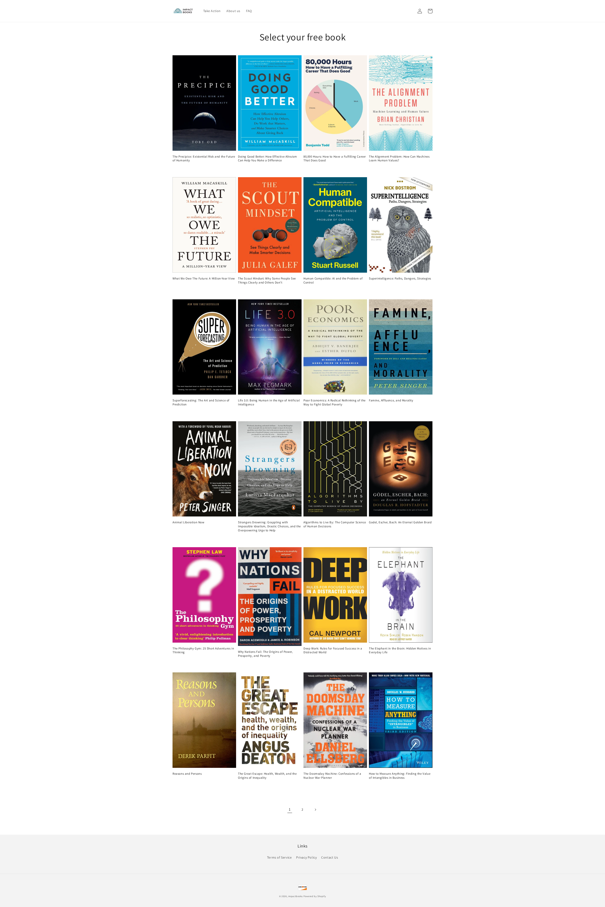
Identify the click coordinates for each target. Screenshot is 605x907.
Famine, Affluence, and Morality (391, 400)
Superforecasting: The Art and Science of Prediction (201, 402)
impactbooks (295, 896)
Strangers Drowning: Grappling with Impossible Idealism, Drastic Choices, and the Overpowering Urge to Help (269, 526)
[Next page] (315, 809)
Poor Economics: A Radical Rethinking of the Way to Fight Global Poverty (334, 402)
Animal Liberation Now (188, 522)
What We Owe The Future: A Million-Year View (204, 278)
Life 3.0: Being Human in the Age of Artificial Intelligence (269, 402)
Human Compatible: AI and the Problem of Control (333, 280)
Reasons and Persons (187, 774)
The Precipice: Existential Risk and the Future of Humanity (204, 159)
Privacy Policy (306, 857)
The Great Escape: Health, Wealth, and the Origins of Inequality (267, 776)
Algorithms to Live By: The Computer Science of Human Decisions (334, 524)
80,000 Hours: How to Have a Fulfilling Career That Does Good (334, 159)
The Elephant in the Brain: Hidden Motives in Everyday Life (400, 650)
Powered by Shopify (314, 896)
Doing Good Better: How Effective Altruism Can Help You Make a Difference (267, 159)
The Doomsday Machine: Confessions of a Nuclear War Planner (332, 776)
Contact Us (329, 857)
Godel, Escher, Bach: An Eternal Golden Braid (400, 522)
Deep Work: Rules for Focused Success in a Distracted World (332, 650)
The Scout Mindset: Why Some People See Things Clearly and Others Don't (267, 280)
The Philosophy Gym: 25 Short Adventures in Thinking (203, 650)
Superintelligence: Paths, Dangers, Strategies (400, 278)
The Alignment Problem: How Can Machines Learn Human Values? (399, 159)
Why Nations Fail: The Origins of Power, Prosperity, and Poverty (265, 654)
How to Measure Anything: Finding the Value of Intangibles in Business (399, 776)
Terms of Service (279, 857)
